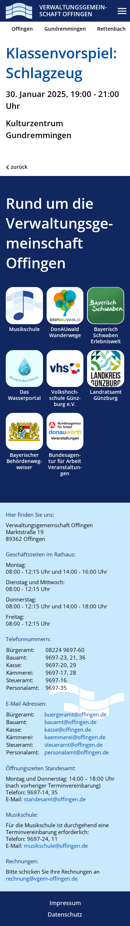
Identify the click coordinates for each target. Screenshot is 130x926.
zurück (19, 166)
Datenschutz (65, 914)
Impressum (65, 903)
